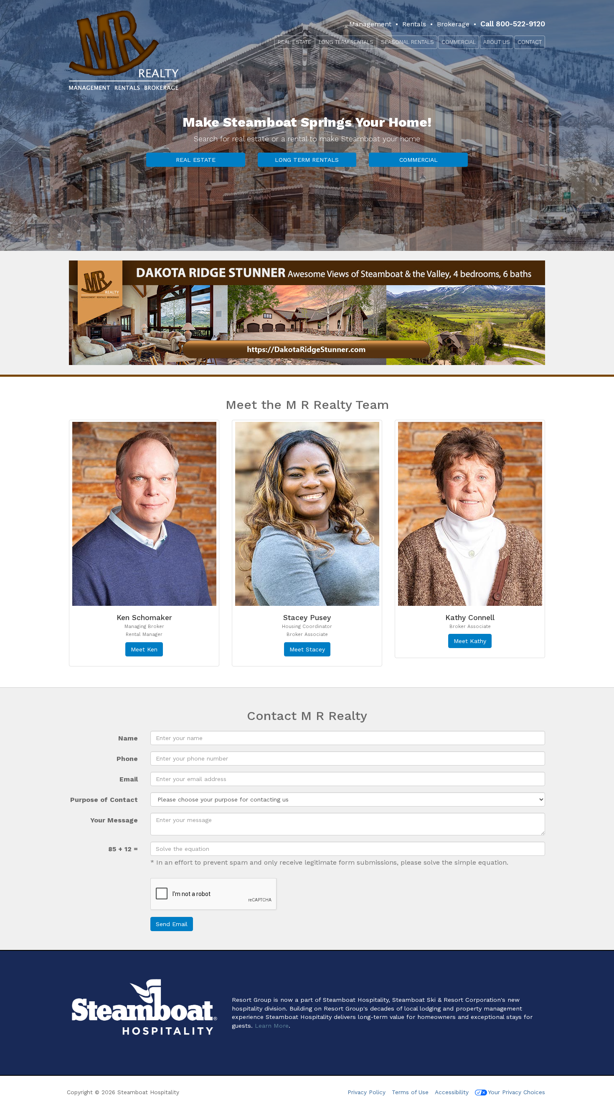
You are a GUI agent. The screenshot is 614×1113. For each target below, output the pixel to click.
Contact (530, 42)
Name (128, 738)
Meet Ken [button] (144, 649)
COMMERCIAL (418, 159)
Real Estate (294, 42)
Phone (127, 759)
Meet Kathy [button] (470, 641)
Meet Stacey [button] (307, 649)
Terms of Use (410, 1092)
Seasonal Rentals (407, 42)
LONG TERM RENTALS (307, 159)
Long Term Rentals (346, 42)
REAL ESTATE (196, 159)
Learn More (272, 1025)
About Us (496, 42)
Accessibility (453, 1092)
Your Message (114, 820)
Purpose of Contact (104, 800)
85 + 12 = (123, 849)
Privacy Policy (367, 1092)
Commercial (458, 42)
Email (128, 779)
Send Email (172, 924)
